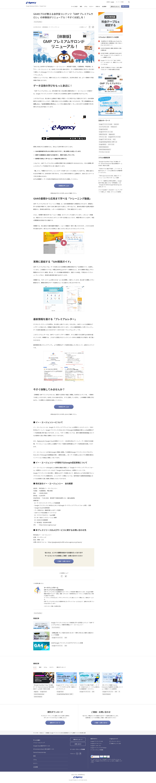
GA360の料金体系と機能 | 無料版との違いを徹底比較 (111, 49)
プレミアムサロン (38, 21)
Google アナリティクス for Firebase (98, 747)
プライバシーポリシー (116, 741)
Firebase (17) (114, 126)
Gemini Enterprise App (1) (104, 149)
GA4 (66, 637)
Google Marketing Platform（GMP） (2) (108, 141)
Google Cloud (43, 691)
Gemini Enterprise (38, 696)
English (112, 2)
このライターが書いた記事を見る (52, 606)
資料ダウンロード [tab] (61, 667)
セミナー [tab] (52, 667)
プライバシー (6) (102, 136)
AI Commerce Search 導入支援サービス (43, 749)
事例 (81, 6)
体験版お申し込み (64, 186)
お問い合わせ (125, 6)
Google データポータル (96, 745)
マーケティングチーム (54, 27)
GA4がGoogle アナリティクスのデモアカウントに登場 (67, 643)
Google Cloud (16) (103, 129)
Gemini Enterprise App (39, 694)
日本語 (108, 2)
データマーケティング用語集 (77, 749)
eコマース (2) (111, 144)
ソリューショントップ (39, 742)
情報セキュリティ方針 (116, 743)
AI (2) (114, 139)
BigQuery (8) (111, 134)
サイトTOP (35, 732)
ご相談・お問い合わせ (63, 561)
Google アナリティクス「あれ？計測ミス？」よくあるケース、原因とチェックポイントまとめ (111, 62)
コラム (85, 6)
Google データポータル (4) (105, 139)
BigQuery (36, 691)
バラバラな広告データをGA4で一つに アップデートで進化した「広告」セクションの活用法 (110, 191)
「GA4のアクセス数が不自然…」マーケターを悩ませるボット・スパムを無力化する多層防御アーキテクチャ (110, 170)
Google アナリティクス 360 (97, 741)
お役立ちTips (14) (103, 134)
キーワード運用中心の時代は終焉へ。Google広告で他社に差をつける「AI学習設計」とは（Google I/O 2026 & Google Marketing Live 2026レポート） (110, 183)
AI (119, 691)
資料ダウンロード (115, 6)
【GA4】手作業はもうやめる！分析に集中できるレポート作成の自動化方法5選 (111, 68)
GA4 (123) (116, 124)
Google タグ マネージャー (96, 743)
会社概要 (104, 6)
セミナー (91, 6)
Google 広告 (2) (102, 144)
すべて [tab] (35, 667)
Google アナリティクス (57, 637)
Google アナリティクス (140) (105, 124)
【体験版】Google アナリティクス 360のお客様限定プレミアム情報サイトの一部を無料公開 (65, 732)
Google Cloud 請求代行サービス (41, 746)
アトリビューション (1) (104, 152)
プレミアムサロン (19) (104, 126)
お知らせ (98, 6)
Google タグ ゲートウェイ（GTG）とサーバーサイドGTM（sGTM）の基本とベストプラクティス (66, 687)
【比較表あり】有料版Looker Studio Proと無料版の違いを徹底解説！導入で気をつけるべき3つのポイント (111, 43)
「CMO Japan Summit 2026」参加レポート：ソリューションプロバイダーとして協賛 (110, 176)
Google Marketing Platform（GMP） (65, 694)
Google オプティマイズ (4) (114, 136)
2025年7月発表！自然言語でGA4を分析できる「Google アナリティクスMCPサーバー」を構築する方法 (111, 55)
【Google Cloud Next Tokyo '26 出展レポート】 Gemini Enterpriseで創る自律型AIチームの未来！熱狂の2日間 (110, 163)
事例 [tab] (40, 667)
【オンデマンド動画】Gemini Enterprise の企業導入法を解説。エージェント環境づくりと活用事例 (112, 687)
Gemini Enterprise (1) (103, 147)
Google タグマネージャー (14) (105, 131)
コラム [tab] (45, 667)
